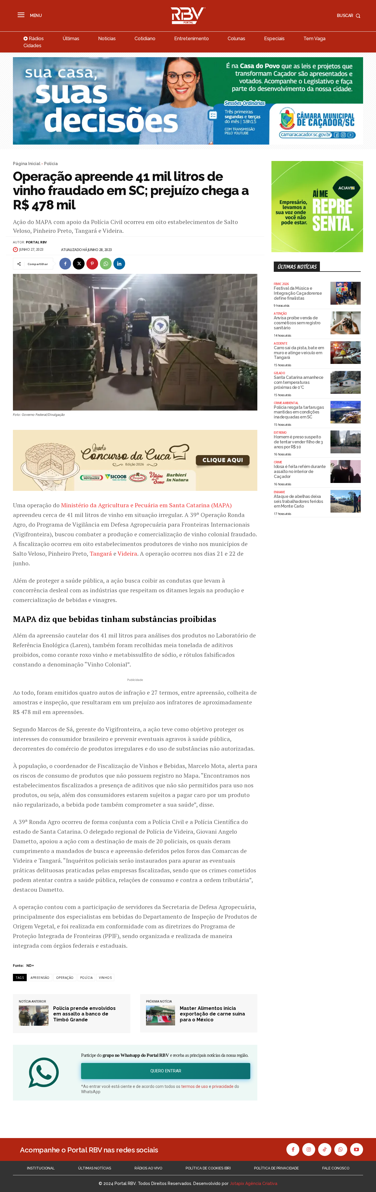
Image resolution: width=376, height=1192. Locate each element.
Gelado (279, 373)
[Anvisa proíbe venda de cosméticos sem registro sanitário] (345, 322)
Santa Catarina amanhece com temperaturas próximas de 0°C (298, 382)
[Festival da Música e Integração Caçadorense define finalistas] (345, 293)
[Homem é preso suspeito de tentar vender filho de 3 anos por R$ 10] (345, 441)
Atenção (280, 313)
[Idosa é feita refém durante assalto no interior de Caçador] (345, 471)
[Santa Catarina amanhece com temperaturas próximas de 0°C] (345, 382)
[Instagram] (308, 1149)
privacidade (223, 1086)
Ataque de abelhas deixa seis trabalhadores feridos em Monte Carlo (298, 501)
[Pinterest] (92, 263)
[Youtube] (356, 1149)
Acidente (280, 343)
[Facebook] (65, 263)
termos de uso (194, 1086)
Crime (278, 462)
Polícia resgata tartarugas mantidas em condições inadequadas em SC (299, 412)
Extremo (280, 432)
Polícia (51, 163)
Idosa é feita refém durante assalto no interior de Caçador (300, 471)
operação (65, 978)
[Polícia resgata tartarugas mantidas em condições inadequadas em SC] (345, 412)
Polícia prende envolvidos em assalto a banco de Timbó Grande (84, 1014)
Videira (127, 553)
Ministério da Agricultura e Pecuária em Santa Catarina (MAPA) (146, 505)
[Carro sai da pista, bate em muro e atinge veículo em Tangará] (345, 352)
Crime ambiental (286, 403)
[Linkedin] (119, 263)
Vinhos (105, 978)
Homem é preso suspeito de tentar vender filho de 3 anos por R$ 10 (298, 442)
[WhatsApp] (106, 263)
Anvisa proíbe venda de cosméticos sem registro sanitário (297, 323)
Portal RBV (36, 242)
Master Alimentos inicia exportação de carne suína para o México (212, 1014)
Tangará (101, 553)
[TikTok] (324, 1149)
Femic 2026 (281, 284)
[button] (350, 15)
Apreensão (40, 978)
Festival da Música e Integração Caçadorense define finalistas (298, 293)
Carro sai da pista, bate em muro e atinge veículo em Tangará (299, 352)
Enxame (279, 492)
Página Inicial (26, 163)
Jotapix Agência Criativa (253, 1183)
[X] (79, 263)
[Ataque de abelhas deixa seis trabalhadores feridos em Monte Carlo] (345, 501)
